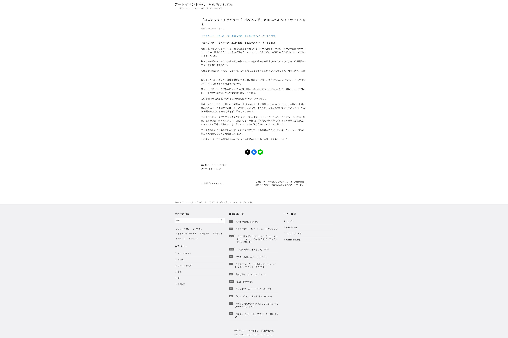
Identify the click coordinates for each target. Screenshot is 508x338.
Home (177, 202)
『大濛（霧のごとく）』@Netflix (253, 249)
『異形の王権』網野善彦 (247, 221)
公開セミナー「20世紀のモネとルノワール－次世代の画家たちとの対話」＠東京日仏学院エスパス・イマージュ (280, 183)
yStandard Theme (241, 335)
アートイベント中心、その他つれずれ (204, 4)
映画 (180, 271)
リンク (218, 168)
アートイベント (219, 29)
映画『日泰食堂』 (245, 281)
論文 (194, 238)
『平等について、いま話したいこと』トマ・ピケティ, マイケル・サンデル (256, 265)
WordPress (269, 335)
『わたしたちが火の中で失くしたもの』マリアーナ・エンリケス (256, 305)
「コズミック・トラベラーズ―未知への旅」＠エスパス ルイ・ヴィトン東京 (238, 35)
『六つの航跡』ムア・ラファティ (251, 256)
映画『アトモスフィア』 (214, 183)
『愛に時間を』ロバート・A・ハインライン (256, 228)
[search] (221, 220)
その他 (180, 259)
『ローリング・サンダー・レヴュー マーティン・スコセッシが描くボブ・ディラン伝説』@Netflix (257, 239)
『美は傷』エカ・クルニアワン (250, 274)
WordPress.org (293, 239)
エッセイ (183, 229)
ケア (198, 229)
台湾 (205, 233)
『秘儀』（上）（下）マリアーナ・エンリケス (256, 315)
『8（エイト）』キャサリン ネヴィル (253, 296)
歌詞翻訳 (181, 284)
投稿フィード (292, 227)
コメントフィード (293, 233)
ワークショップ (184, 265)
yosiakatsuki (253, 335)
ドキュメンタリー (187, 233)
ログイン (290, 221)
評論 (181, 238)
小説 (218, 233)
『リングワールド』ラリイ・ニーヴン (253, 288)
